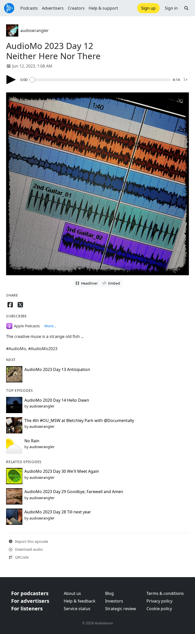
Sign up (148, 8)
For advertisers (30, 600)
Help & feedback (79, 601)
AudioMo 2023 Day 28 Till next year (57, 512)
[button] (186, 8)
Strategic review (120, 608)
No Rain (31, 441)
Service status (77, 608)
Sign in (171, 8)
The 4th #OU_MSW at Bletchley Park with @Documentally (79, 420)
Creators (76, 8)
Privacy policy (159, 601)
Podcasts (29, 8)
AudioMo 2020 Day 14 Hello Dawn (56, 400)
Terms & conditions (165, 593)
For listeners (27, 608)
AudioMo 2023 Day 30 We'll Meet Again (61, 471)
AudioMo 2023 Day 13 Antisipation (57, 369)
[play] (11, 79)
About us (72, 593)
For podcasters (29, 593)
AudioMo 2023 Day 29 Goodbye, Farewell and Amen (73, 491)
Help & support (103, 8)
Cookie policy (159, 608)
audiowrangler (34, 30)
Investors (114, 601)
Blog (109, 593)
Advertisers (53, 8)
